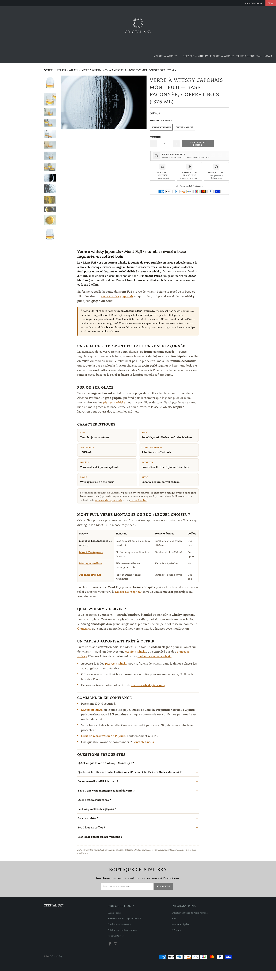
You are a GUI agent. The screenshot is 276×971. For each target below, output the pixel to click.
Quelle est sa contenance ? (94, 799)
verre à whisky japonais (117, 296)
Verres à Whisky (166, 55)
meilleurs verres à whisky (155, 656)
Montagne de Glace (90, 563)
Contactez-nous (143, 742)
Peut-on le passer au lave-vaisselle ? (100, 836)
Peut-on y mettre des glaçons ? (97, 808)
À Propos (176, 929)
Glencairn (83, 628)
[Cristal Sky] (138, 27)
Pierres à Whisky (222, 55)
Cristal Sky (56, 956)
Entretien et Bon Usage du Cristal (124, 918)
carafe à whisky (135, 651)
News (268, 55)
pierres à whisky (114, 402)
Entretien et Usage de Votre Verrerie (190, 912)
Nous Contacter (115, 935)
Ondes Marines (184, 127)
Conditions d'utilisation (119, 924)
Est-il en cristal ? (88, 818)
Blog (174, 918)
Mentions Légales (180, 924)
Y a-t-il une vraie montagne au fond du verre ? (106, 790)
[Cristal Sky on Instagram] (115, 944)
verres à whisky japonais (108, 500)
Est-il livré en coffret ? (91, 827)
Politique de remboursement (122, 929)
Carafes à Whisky (195, 55)
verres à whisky (138, 500)
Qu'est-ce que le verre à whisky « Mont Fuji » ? (106, 763)
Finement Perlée (161, 127)
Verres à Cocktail (249, 55)
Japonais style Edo (90, 574)
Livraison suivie (92, 709)
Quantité (155, 136)
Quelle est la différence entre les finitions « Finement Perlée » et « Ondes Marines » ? (129, 772)
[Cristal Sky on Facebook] (110, 944)
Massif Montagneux (91, 552)
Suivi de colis (114, 912)
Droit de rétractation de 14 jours (103, 736)
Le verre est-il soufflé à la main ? (98, 781)
